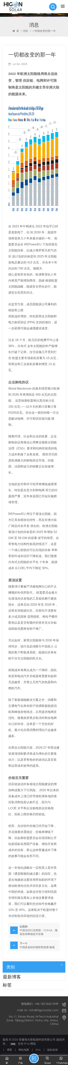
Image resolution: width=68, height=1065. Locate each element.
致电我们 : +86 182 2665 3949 (39, 1004)
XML (38, 1049)
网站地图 (24, 1049)
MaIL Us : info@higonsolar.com (37, 1010)
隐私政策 (52, 1049)
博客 (9, 1049)
